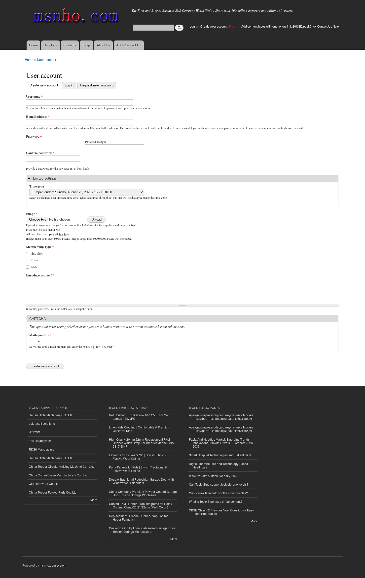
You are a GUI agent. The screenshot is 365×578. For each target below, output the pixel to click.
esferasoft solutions (42, 423)
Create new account (214, 26)
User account (46, 59)
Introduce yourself (40, 275)
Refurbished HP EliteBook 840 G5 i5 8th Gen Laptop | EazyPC (139, 417)
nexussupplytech (40, 440)
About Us (103, 45)
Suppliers (50, 45)
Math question (40, 335)
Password (34, 136)
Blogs (86, 45)
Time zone (36, 186)
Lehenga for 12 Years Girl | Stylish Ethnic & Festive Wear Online (138, 457)
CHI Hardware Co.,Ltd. (44, 483)
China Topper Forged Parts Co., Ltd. (53, 492)
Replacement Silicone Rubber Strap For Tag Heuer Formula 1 (139, 517)
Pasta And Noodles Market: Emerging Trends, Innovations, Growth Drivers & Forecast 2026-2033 (221, 443)
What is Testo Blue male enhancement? (215, 501)
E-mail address (38, 116)
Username (34, 96)
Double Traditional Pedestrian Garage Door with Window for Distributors (141, 481)
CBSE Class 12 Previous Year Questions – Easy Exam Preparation (221, 512)
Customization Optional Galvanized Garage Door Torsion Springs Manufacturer (142, 530)
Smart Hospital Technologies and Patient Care (220, 455)
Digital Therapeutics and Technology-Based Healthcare (218, 465)
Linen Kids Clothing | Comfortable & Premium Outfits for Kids (139, 429)
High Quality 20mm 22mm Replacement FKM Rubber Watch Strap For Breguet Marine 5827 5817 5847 (142, 443)
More (93, 500)
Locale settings (45, 178)
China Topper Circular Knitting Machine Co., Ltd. (61, 466)
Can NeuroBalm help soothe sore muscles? (218, 493)
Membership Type (40, 246)
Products (69, 45)
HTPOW (34, 432)
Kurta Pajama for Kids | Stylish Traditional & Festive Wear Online (138, 469)
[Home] (75, 17)
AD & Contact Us (128, 45)
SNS (34, 267)
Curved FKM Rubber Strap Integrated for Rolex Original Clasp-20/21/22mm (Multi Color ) (140, 505)
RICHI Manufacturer (42, 449)
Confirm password (40, 152)
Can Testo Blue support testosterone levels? (218, 484)
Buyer (35, 260)
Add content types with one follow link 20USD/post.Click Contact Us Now (290, 26)
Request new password (96, 85)
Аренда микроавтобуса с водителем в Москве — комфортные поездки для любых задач (221, 417)
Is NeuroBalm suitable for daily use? (213, 476)
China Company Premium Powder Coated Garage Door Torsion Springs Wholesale (143, 493)
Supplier (37, 253)
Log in (194, 26)
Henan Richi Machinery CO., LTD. (51, 415)
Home (33, 45)
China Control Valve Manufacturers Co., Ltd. (58, 475)
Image (31, 213)
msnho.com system (53, 565)
